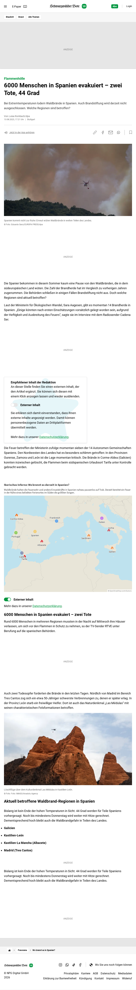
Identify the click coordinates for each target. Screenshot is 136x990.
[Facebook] (80, 964)
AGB (95, 973)
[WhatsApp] (67, 964)
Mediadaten (125, 973)
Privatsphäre (71, 973)
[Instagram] (60, 964)
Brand (21, 17)
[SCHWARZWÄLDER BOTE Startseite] (68, 6)
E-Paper (16, 6)
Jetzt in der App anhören (21, 132)
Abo (115, 6)
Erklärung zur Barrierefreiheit (59, 978)
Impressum (112, 978)
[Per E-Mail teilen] (110, 132)
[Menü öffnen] (5, 6)
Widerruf (127, 978)
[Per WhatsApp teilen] (118, 132)
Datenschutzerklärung (53, 437)
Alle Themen (33, 17)
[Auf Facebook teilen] (103, 132)
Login (129, 6)
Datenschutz (108, 973)
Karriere (85, 973)
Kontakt (99, 978)
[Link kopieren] (95, 132)
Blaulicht (10, 17)
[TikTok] (73, 964)
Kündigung (85, 978)
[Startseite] (9, 950)
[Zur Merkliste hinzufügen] (129, 132)
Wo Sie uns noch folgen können (113, 964)
